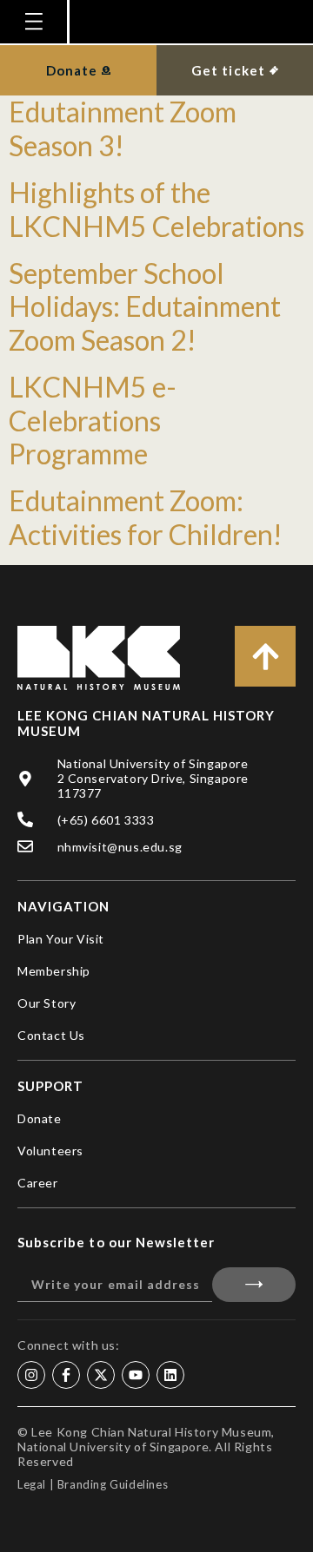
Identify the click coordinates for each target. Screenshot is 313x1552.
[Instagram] (31, 1375)
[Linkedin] (170, 1375)
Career (37, 1182)
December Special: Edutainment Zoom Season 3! (122, 112)
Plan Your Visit (60, 938)
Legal (31, 1484)
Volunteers (50, 1150)
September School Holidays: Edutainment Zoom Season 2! (145, 306)
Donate (39, 1118)
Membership (53, 970)
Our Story (46, 1003)
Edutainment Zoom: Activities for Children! (146, 516)
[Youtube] (136, 1375)
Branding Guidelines (112, 1484)
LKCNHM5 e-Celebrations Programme (92, 420)
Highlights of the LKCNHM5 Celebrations (156, 208)
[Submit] (254, 1284)
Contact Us (51, 1035)
